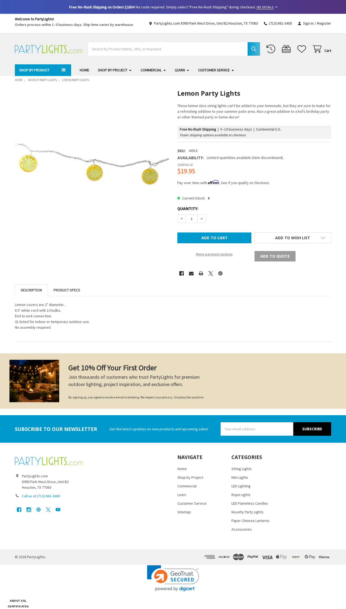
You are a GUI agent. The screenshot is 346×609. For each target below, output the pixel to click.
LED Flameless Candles (249, 503)
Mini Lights (239, 477)
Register (324, 23)
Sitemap (184, 512)
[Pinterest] (220, 273)
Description (31, 290)
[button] (292, 237)
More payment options (214, 254)
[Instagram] (29, 509)
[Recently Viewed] (272, 49)
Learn (180, 70)
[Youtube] (58, 509)
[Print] (201, 273)
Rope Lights (241, 494)
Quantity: (187, 208)
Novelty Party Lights (247, 512)
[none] (92, 166)
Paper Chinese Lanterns (250, 520)
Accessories (241, 529)
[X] (211, 273)
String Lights (241, 468)
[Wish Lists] (303, 49)
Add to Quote (275, 256)
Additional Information (67, 290)
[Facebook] (181, 273)
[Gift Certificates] (287, 49)
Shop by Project (112, 70)
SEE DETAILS (265, 7)
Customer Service (214, 70)
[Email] (191, 273)
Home (84, 70)
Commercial (151, 70)
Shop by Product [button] (34, 70)
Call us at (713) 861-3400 (41, 496)
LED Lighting (241, 486)
